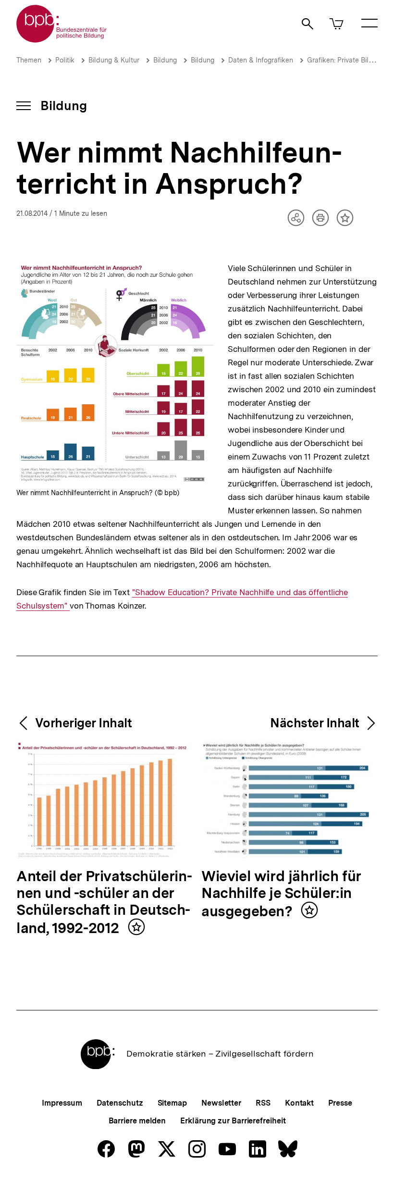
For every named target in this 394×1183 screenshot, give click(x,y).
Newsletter (221, 1103)
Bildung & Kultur (113, 60)
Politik (64, 60)
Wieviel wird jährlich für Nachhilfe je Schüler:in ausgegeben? (281, 894)
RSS (263, 1103)
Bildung (165, 60)
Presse (340, 1103)
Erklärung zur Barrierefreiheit (232, 1120)
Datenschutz (120, 1103)
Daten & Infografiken (260, 60)
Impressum (62, 1103)
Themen (28, 60)
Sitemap (172, 1103)
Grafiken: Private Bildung (346, 60)
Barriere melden (137, 1120)
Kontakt (299, 1103)
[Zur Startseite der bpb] (62, 40)
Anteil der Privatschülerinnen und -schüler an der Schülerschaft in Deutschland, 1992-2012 (104, 902)
